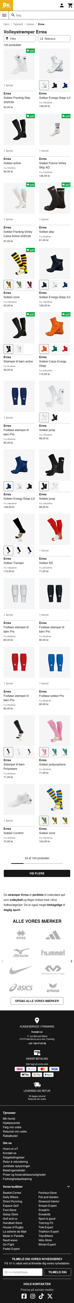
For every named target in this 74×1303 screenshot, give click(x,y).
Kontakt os (37, 1031)
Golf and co (10, 1218)
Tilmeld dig (57, 1272)
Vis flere (37, 873)
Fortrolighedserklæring (17, 1179)
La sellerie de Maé (14, 1231)
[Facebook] (24, 1296)
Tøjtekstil (18, 24)
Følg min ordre (12, 1127)
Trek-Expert (45, 1227)
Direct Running (12, 1201)
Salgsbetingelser (13, 1157)
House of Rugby (13, 1227)
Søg (18, 15)
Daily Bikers (10, 1197)
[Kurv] (70, 5)
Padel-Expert (11, 1249)
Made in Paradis (13, 1236)
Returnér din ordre (37, 1098)
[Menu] (4, 15)
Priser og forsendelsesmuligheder (24, 1174)
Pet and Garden (48, 1197)
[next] (71, 961)
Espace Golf (10, 1206)
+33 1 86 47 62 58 (37, 1043)
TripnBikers (45, 1236)
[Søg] (13, 15)
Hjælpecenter (11, 1123)
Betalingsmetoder (14, 1170)
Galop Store (10, 1214)
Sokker (30, 24)
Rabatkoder (10, 1136)
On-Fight (8, 1244)
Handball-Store (12, 1223)
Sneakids (44, 1214)
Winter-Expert (47, 1244)
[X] (50, 1296)
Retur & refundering (15, 1161)
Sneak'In (44, 1210)
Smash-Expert (47, 1206)
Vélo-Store (45, 1240)
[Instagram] (33, 1296)
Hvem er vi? (10, 1149)
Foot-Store (9, 1210)
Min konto (9, 1118)
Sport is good (46, 1218)
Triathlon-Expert (48, 1231)
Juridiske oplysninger (16, 1166)
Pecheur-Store (47, 1193)
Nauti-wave (10, 1240)
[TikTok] (41, 1296)
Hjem (7, 24)
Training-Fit (45, 1223)
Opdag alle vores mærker (37, 1001)
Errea (7, 93)
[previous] (2, 961)
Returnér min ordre (15, 1131)
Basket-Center (12, 1193)
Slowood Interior (48, 1201)
